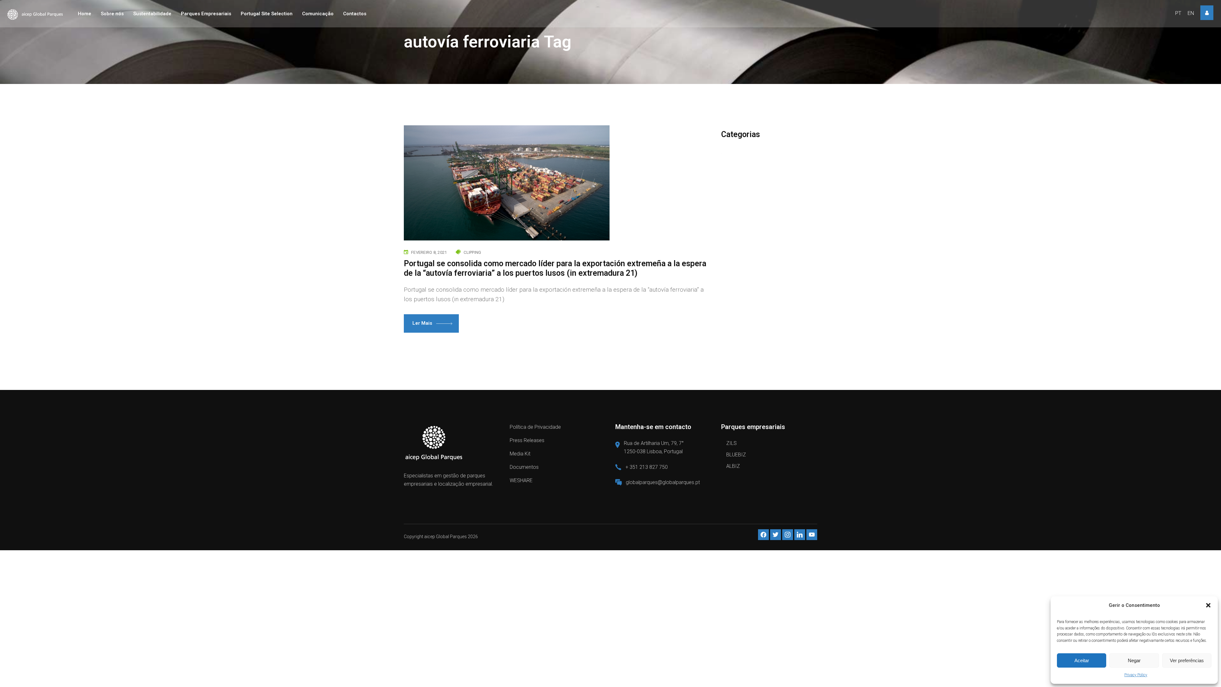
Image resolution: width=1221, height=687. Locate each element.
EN (1191, 13)
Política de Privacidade (535, 427)
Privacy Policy (1135, 675)
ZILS (731, 443)
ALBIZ (733, 466)
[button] (1208, 605)
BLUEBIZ (736, 455)
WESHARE (521, 480)
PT (1178, 13)
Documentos (524, 467)
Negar (1134, 660)
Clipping (472, 252)
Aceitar (1081, 660)
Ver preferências (1187, 660)
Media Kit (520, 454)
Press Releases (527, 440)
